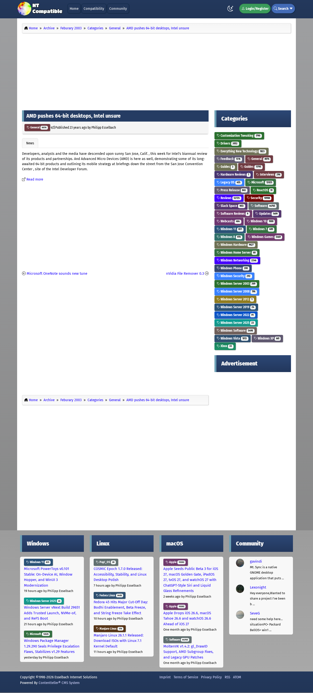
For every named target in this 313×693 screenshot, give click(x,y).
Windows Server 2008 (237, 291)
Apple (176, 562)
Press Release (233, 190)
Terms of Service (186, 677)
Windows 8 (230, 237)
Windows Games (266, 237)
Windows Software (236, 330)
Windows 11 (231, 229)
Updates (268, 214)
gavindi (256, 561)
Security (260, 198)
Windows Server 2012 (236, 299)
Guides (226, 167)
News (30, 143)
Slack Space (232, 206)
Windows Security (235, 276)
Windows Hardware (237, 245)
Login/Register (256, 8)
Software (264, 206)
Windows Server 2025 (237, 323)
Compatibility (94, 8)
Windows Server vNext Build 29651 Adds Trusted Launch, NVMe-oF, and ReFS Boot (52, 613)
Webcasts (230, 221)
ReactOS (264, 190)
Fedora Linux (110, 595)
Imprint (165, 677)
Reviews (230, 198)
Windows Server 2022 (237, 315)
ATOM (237, 677)
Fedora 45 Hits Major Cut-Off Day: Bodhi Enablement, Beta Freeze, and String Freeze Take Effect (121, 607)
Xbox (226, 346)
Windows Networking (238, 260)
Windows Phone (234, 268)
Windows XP (268, 338)
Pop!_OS (106, 562)
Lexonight (258, 587)
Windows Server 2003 (237, 283)
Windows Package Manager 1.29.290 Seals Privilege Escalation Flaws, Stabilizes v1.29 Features (51, 646)
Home (74, 8)
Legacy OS (230, 182)
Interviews (269, 174)
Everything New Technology (242, 151)
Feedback (230, 159)
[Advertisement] (156, 70)
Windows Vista (233, 338)
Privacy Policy (211, 677)
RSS (227, 677)
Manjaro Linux (110, 628)
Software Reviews (234, 214)
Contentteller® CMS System (59, 683)
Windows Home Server (238, 252)
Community (118, 8)
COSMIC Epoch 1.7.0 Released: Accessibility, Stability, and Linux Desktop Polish (120, 574)
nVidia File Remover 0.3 (185, 273)
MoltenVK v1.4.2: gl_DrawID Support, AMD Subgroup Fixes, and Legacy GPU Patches (188, 651)
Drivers (228, 143)
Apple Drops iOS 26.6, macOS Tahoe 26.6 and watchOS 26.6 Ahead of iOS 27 (187, 618)
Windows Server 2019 (237, 307)
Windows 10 (261, 221)
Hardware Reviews (234, 174)
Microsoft (261, 182)
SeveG (255, 613)
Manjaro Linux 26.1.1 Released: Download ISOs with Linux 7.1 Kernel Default (119, 640)
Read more (34, 179)
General (38, 127)
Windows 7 (262, 229)
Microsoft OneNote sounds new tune (57, 273)
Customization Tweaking (240, 135)
